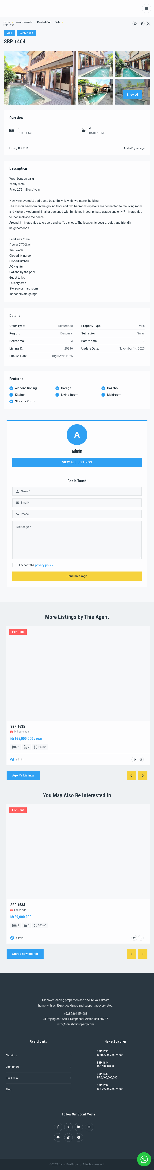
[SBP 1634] (88, 1065)
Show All (133, 94)
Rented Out (44, 22)
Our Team (12, 1078)
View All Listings (77, 462)
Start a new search (25, 954)
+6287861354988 (76, 1013)
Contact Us (12, 1066)
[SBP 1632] (88, 1087)
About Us (11, 1055)
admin (77, 451)
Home (6, 22)
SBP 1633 (102, 1074)
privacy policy (44, 565)
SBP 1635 (102, 1051)
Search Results (23, 22)
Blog (8, 1089)
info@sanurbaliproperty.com (75, 1024)
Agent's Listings (23, 775)
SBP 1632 (102, 1085)
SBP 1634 (102, 1062)
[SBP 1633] (88, 1076)
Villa (57, 22)
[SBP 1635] (88, 1053)
